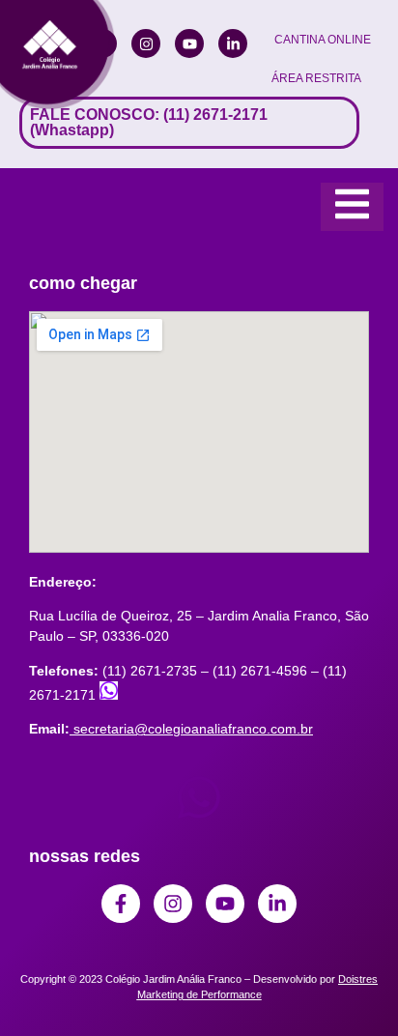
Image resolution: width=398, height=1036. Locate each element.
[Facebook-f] (120, 903)
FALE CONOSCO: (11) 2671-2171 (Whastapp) (149, 122)
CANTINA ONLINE (322, 39)
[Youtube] (189, 43)
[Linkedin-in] (232, 43)
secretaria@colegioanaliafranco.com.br (193, 728)
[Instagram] (145, 43)
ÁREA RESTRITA (316, 78)
